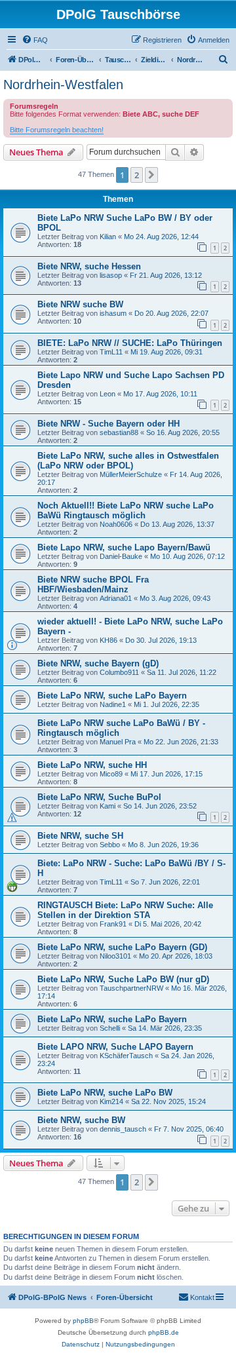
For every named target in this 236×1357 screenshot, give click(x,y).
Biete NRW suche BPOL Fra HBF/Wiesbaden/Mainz (93, 584)
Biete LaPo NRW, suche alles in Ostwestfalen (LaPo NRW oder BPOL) (128, 460)
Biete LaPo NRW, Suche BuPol (99, 797)
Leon (107, 394)
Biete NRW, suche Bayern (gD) (98, 663)
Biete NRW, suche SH (80, 836)
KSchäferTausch (126, 1056)
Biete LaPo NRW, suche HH (92, 765)
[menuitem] (35, 40)
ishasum (113, 313)
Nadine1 (113, 704)
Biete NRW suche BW (80, 304)
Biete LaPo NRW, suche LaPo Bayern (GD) (122, 947)
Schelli (110, 1028)
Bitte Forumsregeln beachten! (57, 130)
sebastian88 (119, 432)
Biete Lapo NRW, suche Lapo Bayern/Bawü (123, 547)
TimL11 (111, 352)
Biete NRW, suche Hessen (89, 266)
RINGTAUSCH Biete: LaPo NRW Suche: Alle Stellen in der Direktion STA (125, 910)
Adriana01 (116, 598)
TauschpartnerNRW (131, 988)
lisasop (111, 275)
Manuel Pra (118, 742)
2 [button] (136, 175)
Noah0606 (116, 524)
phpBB (83, 1320)
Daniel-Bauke (121, 556)
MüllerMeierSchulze (131, 474)
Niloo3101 (115, 956)
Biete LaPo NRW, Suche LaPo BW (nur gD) (123, 979)
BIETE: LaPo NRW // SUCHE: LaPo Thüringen (129, 343)
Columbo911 (119, 672)
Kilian (108, 236)
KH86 (108, 640)
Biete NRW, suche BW (81, 1120)
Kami (107, 806)
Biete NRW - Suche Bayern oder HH (108, 424)
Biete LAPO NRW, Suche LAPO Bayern (115, 1047)
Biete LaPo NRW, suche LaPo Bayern (112, 695)
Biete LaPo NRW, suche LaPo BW (104, 1093)
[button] (151, 175)
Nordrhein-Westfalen (63, 84)
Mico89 (111, 774)
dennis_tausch (123, 1129)
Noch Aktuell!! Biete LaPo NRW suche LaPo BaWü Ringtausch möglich (125, 510)
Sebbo (110, 845)
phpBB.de (163, 1332)
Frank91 (113, 924)
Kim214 (111, 1101)
